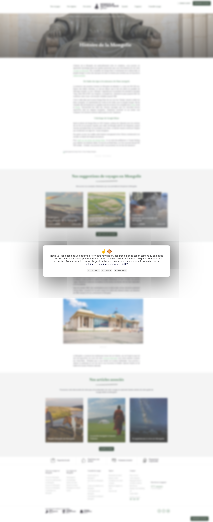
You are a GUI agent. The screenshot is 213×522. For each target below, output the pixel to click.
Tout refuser (106, 270)
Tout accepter (93, 270)
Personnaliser (120, 270)
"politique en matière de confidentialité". (106, 264)
